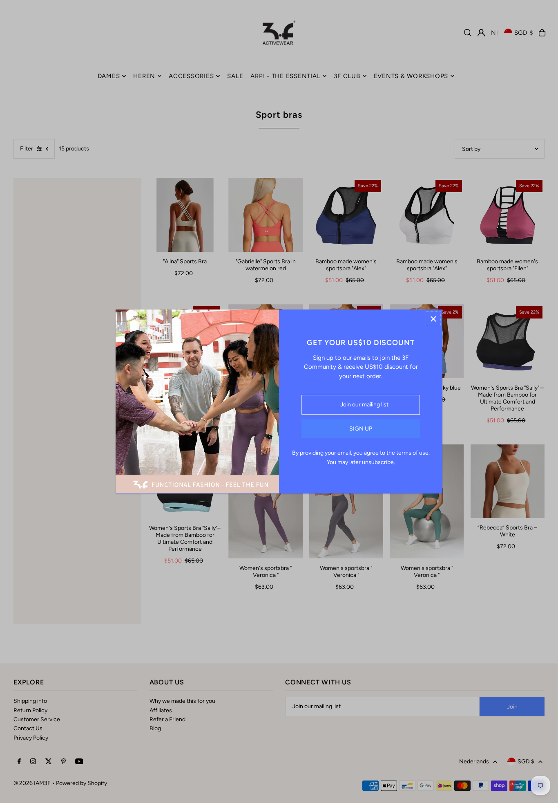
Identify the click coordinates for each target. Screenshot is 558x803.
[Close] (433, 319)
